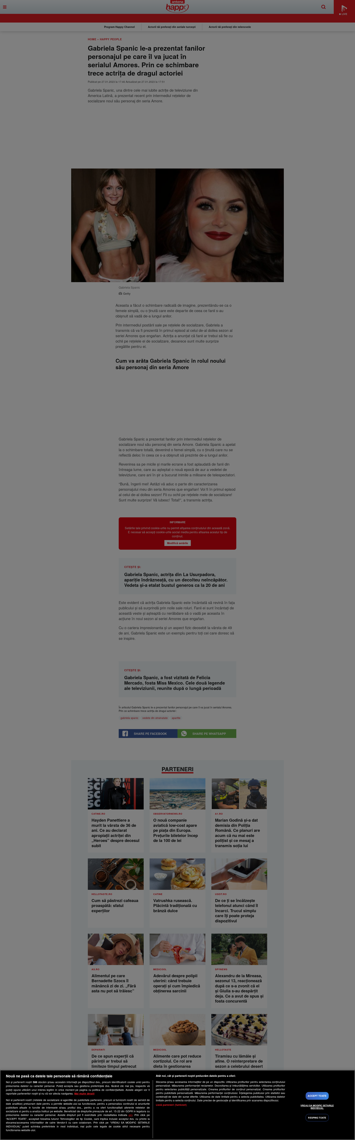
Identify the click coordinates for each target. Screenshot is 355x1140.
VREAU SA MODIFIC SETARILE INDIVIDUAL (317, 1107)
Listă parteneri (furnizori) (171, 1105)
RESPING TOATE (317, 1117)
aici (130, 1115)
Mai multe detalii (84, 1093)
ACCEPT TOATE (317, 1096)
